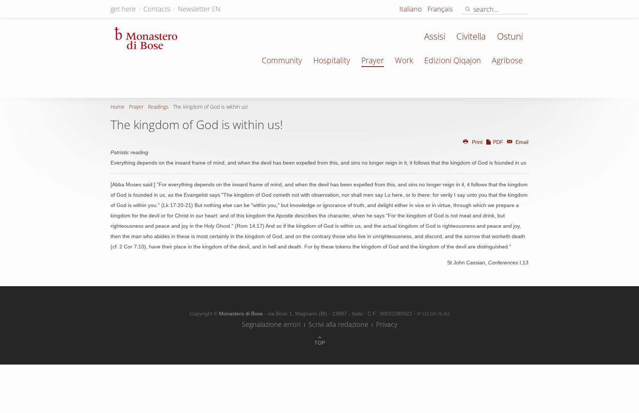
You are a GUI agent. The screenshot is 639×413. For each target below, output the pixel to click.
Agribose (507, 60)
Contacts (156, 8)
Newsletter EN (199, 8)
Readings (158, 106)
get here (123, 8)
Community (282, 60)
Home (118, 106)
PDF (498, 142)
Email (521, 142)
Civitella (471, 36)
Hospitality (331, 60)
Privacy (386, 324)
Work (404, 60)
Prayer (372, 60)
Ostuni (510, 36)
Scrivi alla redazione (338, 324)
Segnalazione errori (271, 324)
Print (477, 142)
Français (440, 8)
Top (319, 343)
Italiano (411, 8)
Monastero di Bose (241, 313)
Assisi (434, 36)
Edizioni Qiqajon (452, 60)
